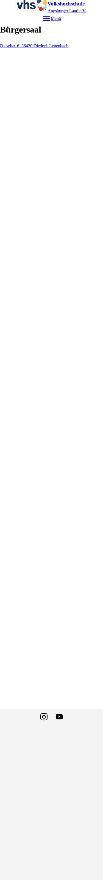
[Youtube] (59, 716)
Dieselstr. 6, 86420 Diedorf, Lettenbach (34, 45)
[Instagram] (44, 716)
